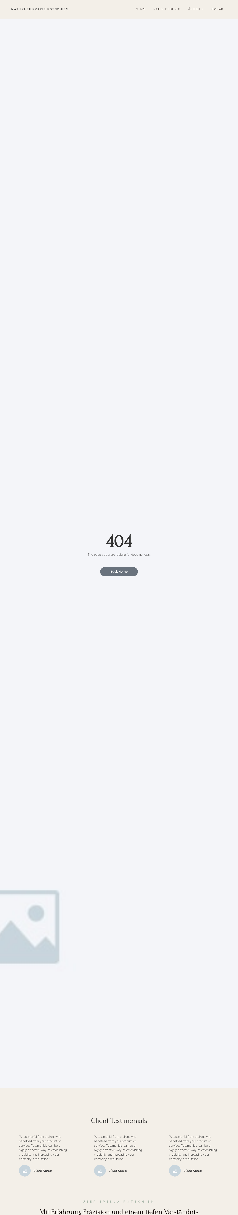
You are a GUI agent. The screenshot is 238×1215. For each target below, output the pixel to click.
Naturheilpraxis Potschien (40, 9)
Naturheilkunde (167, 9)
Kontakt (218, 9)
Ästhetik (195, 9)
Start (141, 9)
